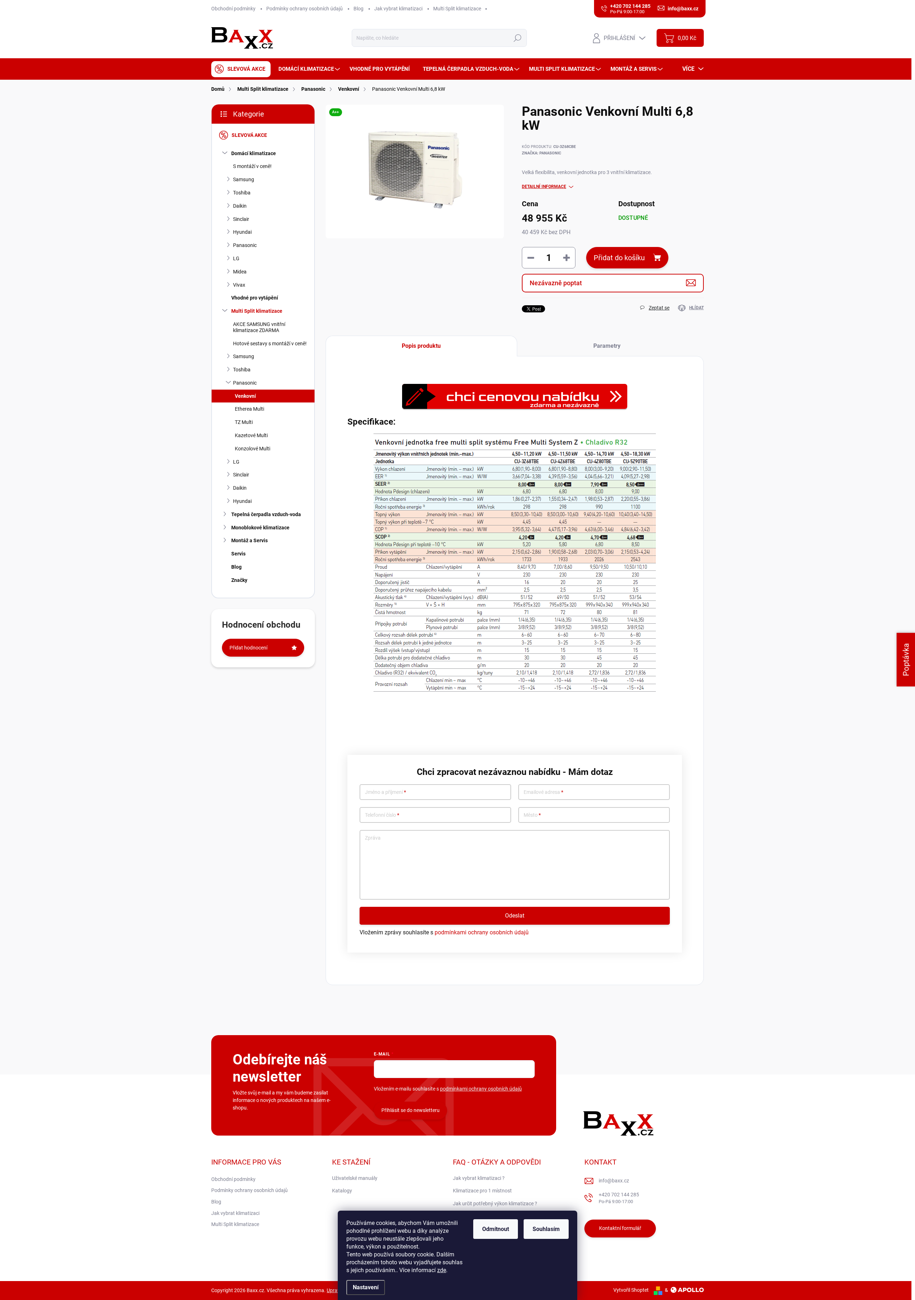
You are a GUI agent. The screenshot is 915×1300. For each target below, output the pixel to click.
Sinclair (241, 219)
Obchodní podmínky (233, 8)
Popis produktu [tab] (421, 345)
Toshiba (242, 193)
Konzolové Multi (252, 448)
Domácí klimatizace (253, 153)
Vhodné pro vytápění (254, 298)
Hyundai (242, 232)
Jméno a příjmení (385, 792)
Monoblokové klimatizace (260, 527)
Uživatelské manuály (354, 1178)
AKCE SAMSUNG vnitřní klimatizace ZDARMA (259, 327)
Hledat (517, 38)
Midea (240, 272)
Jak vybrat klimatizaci (398, 8)
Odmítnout (495, 1229)
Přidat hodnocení (248, 648)
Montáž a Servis (249, 540)
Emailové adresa (543, 792)
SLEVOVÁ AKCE (249, 135)
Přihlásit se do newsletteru (410, 1110)
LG (236, 258)
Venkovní (245, 396)
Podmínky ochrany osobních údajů (304, 8)
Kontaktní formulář (620, 1228)
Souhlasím (546, 1229)
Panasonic (245, 245)
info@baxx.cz (614, 1180)
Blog (358, 8)
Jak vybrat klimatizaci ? (479, 1178)
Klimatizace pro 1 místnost (482, 1190)
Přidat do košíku (619, 257)
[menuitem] (241, 69)
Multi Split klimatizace (457, 8)
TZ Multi (244, 422)
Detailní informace (544, 186)
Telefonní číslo (382, 815)
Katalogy (342, 1190)
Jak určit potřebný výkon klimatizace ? (495, 1203)
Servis (238, 554)
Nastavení (366, 1287)
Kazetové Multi (251, 435)
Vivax (239, 285)
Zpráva (373, 838)
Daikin (240, 206)
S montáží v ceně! (252, 166)
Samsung (243, 179)
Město (532, 815)
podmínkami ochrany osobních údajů (482, 932)
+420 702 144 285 (619, 1198)
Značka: (541, 153)
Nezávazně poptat (556, 283)
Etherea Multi (249, 409)
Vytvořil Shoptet (631, 1290)
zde (441, 1270)
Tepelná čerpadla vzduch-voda (266, 514)
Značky (239, 580)
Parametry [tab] (606, 345)
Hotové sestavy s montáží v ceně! (270, 343)
